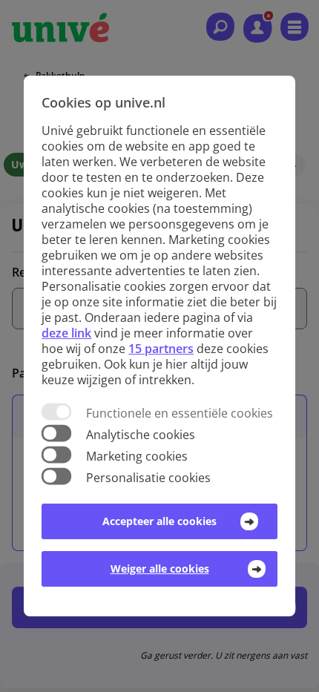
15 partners (161, 348)
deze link (66, 333)
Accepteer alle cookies (159, 521)
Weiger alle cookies (160, 568)
